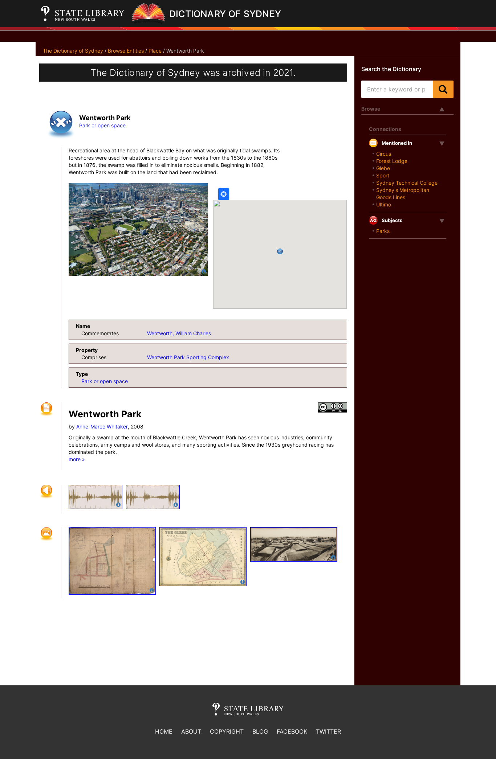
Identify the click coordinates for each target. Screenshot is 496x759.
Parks (383, 231)
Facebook (292, 731)
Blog (260, 731)
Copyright (227, 731)
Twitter (328, 731)
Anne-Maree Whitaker (102, 426)
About (191, 731)
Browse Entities (126, 51)
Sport (382, 175)
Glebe (383, 168)
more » (77, 459)
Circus (383, 154)
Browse (370, 109)
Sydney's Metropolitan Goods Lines (402, 193)
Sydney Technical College (407, 183)
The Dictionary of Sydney (73, 51)
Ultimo (383, 204)
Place (155, 51)
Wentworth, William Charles (179, 333)
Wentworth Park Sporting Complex (188, 357)
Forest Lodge (391, 161)
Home (163, 731)
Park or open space (102, 125)
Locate (223, 194)
